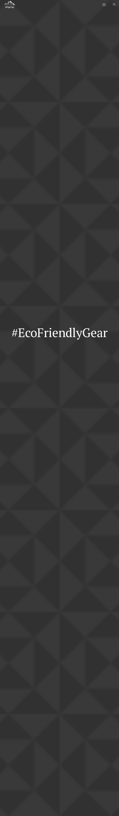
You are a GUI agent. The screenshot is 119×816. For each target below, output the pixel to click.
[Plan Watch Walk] (10, 4)
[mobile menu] (104, 4)
